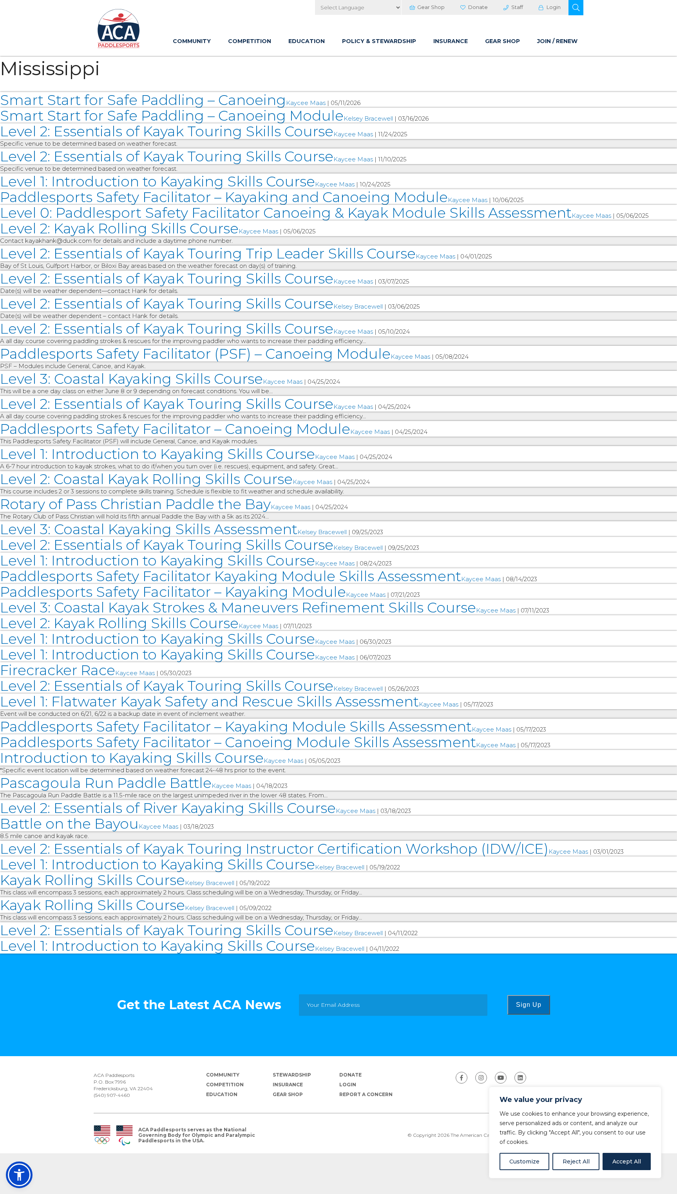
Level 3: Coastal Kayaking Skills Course (131, 378)
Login (554, 7)
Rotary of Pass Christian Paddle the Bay (135, 504)
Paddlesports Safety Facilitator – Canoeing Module (175, 428)
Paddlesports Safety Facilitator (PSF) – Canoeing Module (195, 353)
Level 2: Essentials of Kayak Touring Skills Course (166, 131)
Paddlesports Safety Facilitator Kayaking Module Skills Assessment (230, 576)
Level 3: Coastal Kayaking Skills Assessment (148, 529)
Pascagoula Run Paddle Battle (106, 782)
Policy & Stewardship (379, 41)
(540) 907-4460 (112, 1095)
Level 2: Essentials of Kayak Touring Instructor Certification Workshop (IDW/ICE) (274, 848)
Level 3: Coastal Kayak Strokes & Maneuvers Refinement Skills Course (238, 607)
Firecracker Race (57, 670)
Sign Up (528, 1004)
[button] (575, 7)
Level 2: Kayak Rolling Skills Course (119, 228)
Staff (517, 7)
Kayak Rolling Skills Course (92, 880)
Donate (478, 7)
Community (192, 41)
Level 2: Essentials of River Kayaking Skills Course (168, 807)
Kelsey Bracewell (368, 118)
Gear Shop (431, 7)
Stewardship (292, 1075)
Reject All (576, 1161)
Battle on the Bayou (69, 823)
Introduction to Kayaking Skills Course (132, 757)
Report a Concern (366, 1094)
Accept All (626, 1161)
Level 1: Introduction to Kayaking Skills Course (157, 181)
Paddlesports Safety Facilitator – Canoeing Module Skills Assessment (238, 742)
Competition (249, 41)
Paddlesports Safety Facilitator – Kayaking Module (173, 591)
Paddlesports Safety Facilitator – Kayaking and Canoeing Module (224, 197)
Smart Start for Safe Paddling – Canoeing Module (172, 115)
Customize (524, 1161)
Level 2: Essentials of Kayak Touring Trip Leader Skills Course (208, 253)
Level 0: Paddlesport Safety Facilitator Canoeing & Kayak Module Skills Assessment (286, 212)
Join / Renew (557, 41)
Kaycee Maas (306, 103)
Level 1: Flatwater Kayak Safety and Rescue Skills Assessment (209, 701)
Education (306, 41)
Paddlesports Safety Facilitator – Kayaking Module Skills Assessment (236, 726)
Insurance (450, 41)
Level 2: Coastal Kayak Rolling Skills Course (146, 479)
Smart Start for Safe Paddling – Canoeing (143, 99)
